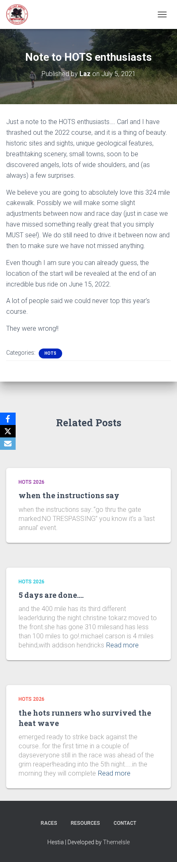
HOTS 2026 (31, 482)
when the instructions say (69, 495)
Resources (85, 823)
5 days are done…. (51, 595)
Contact (125, 823)
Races (49, 823)
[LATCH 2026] (20, 14)
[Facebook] (8, 419)
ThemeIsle (116, 842)
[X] (8, 431)
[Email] (8, 443)
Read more (122, 645)
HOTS (50, 353)
